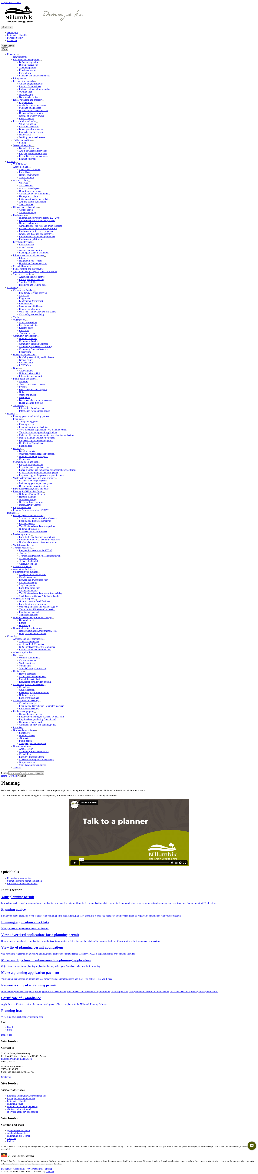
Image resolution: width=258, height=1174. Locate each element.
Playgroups (24, 298)
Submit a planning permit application (24, 881)
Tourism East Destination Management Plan (39, 555)
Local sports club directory (31, 279)
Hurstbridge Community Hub (33, 263)
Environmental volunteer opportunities (37, 236)
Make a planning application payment (36, 437)
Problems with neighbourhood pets (35, 89)
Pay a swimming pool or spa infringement (38, 472)
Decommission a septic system (33, 486)
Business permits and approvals (28, 515)
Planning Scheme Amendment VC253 (31, 510)
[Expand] (40, 60)
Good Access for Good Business (34, 601)
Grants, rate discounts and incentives (36, 234)
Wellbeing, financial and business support (38, 606)
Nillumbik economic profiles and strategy (32, 617)
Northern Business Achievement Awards (38, 542)
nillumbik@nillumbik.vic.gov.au (16, 1058)
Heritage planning (27, 496)
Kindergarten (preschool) (31, 301)
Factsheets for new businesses (33, 531)
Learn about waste (27, 158)
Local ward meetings (29, 698)
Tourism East (25, 553)
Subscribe (11, 1138)
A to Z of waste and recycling (33, 150)
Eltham (22, 622)
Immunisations (26, 303)
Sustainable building (28, 590)
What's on (24, 183)
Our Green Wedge (27, 499)
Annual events (26, 247)
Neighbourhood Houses (30, 260)
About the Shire (20, 167)
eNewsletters (25, 738)
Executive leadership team (31, 757)
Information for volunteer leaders (34, 411)
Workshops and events (23, 545)
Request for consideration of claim (35, 681)
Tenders (17, 767)
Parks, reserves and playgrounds (28, 268)
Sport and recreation (22, 274)
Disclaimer (6, 1168)
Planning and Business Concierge (35, 521)
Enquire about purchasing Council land (37, 719)
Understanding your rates (31, 113)
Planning (17, 419)
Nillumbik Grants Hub (29, 373)
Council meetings (27, 703)
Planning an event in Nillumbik (34, 252)
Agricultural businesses (24, 569)
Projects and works (22, 507)
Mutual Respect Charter (30, 679)
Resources (24, 330)
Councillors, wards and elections (28, 684)
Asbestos (23, 381)
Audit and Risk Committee (31, 644)
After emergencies (27, 67)
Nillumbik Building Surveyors (33, 456)
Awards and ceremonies (30, 250)
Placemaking (25, 352)
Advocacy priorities (22, 652)
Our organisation (21, 746)
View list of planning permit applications (38, 432)
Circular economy (27, 577)
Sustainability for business (25, 572)
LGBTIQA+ (25, 365)
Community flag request (30, 722)
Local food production (29, 588)
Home (4, 776)
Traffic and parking (22, 140)
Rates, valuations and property (27, 99)
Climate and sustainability (25, 207)
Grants (16, 368)
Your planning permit (29, 421)
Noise (22, 392)
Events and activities (28, 325)
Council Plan (25, 754)
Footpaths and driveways (31, 132)
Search (4, 773)
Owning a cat (25, 91)
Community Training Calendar (33, 344)
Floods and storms (27, 70)
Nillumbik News (27, 735)
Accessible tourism (28, 558)
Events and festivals (22, 242)
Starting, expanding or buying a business (38, 518)
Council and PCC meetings (26, 700)
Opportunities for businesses (26, 628)
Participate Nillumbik (17, 1101)
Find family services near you (33, 293)
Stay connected (26, 204)
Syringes (23, 386)
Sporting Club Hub (28, 282)
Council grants (26, 370)
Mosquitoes (24, 397)
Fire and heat (25, 73)
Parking (22, 142)
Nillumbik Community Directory (22, 1106)
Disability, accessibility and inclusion (36, 357)
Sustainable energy (28, 582)
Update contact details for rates (33, 110)
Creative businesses (22, 566)
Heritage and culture (28, 196)
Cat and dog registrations (31, 83)
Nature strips (25, 134)
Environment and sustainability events (37, 220)
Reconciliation (26, 362)
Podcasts (11, 1141)
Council (11, 636)
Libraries (23, 258)
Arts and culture (20, 180)
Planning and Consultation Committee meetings (41, 706)
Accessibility (19, 1168)
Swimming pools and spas (25, 462)
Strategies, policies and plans (32, 743)
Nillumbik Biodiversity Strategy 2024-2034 (39, 218)
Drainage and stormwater (31, 129)
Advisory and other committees (28, 639)
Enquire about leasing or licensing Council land (41, 716)
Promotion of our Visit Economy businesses (39, 539)
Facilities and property (23, 711)
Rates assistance (26, 118)
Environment (19, 215)
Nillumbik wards (27, 695)
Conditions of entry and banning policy (37, 724)
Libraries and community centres (28, 255)
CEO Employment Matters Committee (37, 647)
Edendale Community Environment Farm (26, 1095)
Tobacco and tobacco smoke (32, 384)
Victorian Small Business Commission (37, 609)
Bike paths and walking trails (32, 285)
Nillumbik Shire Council (18, 1136)
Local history (25, 172)
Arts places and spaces (29, 188)
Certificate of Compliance (31, 443)
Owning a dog (26, 94)
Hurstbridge (24, 625)
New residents (20, 57)
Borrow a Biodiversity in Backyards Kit (38, 228)
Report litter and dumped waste (34, 156)
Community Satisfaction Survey (34, 751)
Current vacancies (27, 660)
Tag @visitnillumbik (28, 561)
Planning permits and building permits (31, 416)
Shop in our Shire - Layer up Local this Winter (35, 271)
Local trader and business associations (37, 537)
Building (17, 448)
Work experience (27, 663)
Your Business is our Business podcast (37, 526)
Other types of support (23, 598)
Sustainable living (27, 212)
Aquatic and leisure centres (31, 277)
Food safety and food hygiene (33, 389)
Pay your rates (26, 102)
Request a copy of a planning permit (36, 440)
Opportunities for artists (30, 191)
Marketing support (21, 534)
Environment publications (31, 239)
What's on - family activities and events (37, 311)
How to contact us (27, 673)
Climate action (26, 209)
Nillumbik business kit (29, 529)
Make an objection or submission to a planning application (46, 435)
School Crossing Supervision (32, 668)
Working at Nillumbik (29, 657)
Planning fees (25, 445)
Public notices (25, 741)
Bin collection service (29, 148)
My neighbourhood (22, 266)
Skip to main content (11, 2)
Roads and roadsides (29, 126)
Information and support (30, 376)
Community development (25, 336)
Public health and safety (24, 378)
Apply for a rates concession (32, 105)
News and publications (24, 730)
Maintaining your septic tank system (36, 483)
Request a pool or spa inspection (34, 467)
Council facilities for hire (30, 714)
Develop (11, 413)
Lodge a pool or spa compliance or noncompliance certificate (47, 470)
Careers (16, 655)
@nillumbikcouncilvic (17, 1133)
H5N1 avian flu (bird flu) (31, 403)
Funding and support (29, 612)
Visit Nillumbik (20, 164)
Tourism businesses (22, 547)
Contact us (18, 671)
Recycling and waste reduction (33, 580)
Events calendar (26, 244)
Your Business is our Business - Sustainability (40, 593)
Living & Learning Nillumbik (21, 1098)
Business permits (27, 523)
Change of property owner (31, 116)
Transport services (27, 333)
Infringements (19, 78)
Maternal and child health (31, 306)
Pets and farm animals (23, 81)
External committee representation (35, 649)
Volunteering (19, 405)
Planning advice (26, 424)
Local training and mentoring (32, 604)
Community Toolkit (28, 341)
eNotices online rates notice (20, 1109)
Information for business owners (22, 883)
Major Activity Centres (30, 504)
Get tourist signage (28, 563)
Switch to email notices (30, 108)
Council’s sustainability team (32, 574)
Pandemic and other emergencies (34, 75)
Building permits (27, 451)
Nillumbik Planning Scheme (32, 494)
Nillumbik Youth (15, 1103)
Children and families (23, 290)
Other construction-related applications (37, 454)
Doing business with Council (32, 633)
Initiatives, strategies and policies (34, 199)
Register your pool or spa (31, 464)
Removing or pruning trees (19, 878)
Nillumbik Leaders (28, 338)
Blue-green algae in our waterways (35, 400)
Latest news (24, 732)
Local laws (18, 727)
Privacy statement (35, 1168)
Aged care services (28, 322)
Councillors (24, 687)
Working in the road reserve (32, 137)
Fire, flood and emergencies (26, 59)
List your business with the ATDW (35, 550)
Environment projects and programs (36, 231)
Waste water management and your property (34, 478)
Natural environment (29, 175)
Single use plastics (27, 585)
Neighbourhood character (31, 502)
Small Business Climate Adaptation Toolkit (39, 596)
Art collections (26, 185)
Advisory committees (29, 641)
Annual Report (26, 749)
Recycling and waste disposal (33, 153)
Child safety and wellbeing (31, 314)
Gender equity (26, 360)
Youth (16, 317)
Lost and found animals (30, 86)
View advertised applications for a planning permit (42, 429)
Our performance (27, 762)
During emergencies (28, 65)
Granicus (50, 1171)
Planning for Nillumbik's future (27, 491)
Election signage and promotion (34, 692)
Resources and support (29, 309)
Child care (24, 295)
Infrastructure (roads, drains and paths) (31, 488)
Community (12, 287)
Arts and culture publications (32, 201)
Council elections (27, 690)
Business (11, 513)
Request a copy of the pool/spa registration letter (41, 475)
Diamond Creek (26, 620)
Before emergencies (28, 62)
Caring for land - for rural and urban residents (40, 226)
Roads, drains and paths (24, 121)
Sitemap (48, 1168)
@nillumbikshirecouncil (18, 1130)
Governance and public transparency (36, 759)
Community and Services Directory (35, 346)
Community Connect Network (33, 349)
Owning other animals (29, 97)
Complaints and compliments (32, 676)
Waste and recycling (22, 145)
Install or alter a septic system (33, 480)
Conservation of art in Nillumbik (34, 193)
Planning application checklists (33, 427)
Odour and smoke (27, 395)
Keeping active (26, 327)
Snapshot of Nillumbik (29, 169)
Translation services (28, 614)
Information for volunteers (31, 408)
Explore (11, 161)
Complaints (24, 459)
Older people (19, 319)
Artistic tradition (26, 177)
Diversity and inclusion (24, 354)
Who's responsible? (28, 124)
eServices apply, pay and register (22, 1112)
